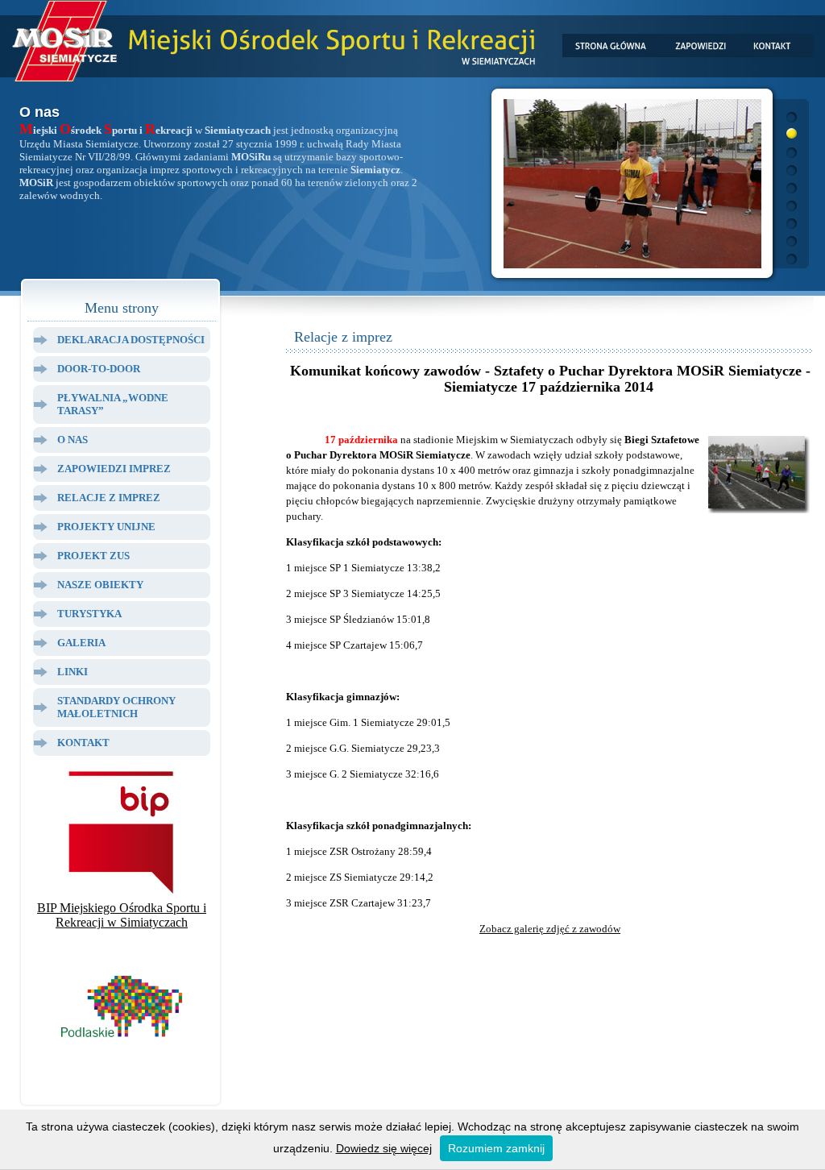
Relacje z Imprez (108, 498)
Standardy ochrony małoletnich (116, 707)
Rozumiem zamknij (496, 1148)
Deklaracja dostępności (131, 340)
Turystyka (89, 614)
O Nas (72, 440)
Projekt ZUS (93, 556)
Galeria (81, 643)
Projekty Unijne (106, 527)
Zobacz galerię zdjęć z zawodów (549, 929)
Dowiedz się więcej (384, 1148)
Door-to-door (98, 369)
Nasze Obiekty (100, 585)
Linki (72, 672)
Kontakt (83, 742)
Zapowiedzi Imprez (114, 469)
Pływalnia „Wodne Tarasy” (112, 404)
